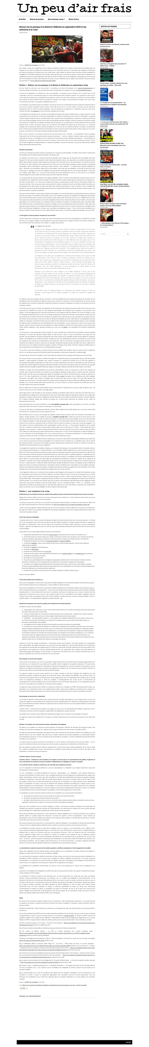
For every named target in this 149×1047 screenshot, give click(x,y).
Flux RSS (128, 1042)
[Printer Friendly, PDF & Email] (24, 988)
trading (34, 547)
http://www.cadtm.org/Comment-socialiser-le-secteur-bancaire (39, 962)
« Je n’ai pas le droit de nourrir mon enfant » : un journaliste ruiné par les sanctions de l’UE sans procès (114, 124)
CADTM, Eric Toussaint (31, 65)
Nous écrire (74, 19)
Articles (22, 19)
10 (42, 579)
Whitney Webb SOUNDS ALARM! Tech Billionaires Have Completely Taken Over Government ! (113, 145)
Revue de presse (37, 19)
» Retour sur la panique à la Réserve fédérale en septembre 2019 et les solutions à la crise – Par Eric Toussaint (54, 985)
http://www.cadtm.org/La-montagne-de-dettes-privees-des (71, 504)
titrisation (34, 543)
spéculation (35, 549)
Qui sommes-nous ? (56, 19)
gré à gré (48, 551)
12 (29, 651)
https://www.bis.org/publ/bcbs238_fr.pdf (31, 940)
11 (61, 598)
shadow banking (67, 553)
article (65, 327)
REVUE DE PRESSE (109, 26)
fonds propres (53, 534)
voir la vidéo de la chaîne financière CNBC (43, 81)
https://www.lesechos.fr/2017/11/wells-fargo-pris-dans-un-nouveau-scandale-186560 (45, 946)
